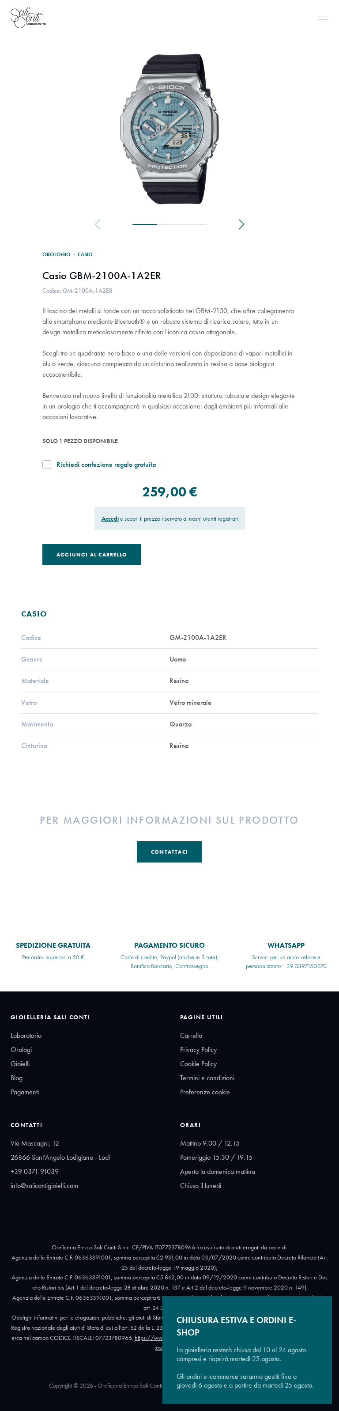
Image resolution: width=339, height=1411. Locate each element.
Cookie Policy (198, 1063)
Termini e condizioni (207, 1077)
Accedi (110, 518)
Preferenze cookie (205, 1092)
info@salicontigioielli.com (44, 1185)
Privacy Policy (198, 1049)
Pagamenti (25, 1092)
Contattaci (169, 851)
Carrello (191, 1035)
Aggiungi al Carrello (91, 554)
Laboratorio (26, 1035)
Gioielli (20, 1063)
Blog (17, 1077)
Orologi (21, 1049)
